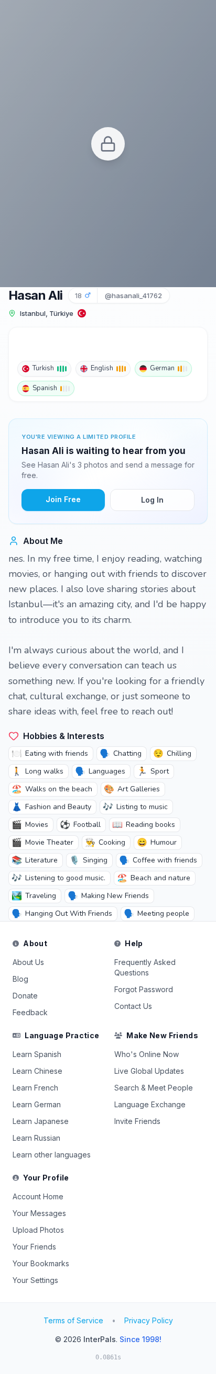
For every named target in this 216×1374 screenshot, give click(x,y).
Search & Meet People (153, 1087)
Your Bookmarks (41, 1263)
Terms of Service (73, 1320)
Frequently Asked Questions (145, 967)
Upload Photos (38, 1229)
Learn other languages (52, 1154)
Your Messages (39, 1213)
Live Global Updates (149, 1070)
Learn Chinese (37, 1070)
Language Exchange (150, 1104)
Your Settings (35, 1280)
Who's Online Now (146, 1054)
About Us (28, 962)
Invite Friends (137, 1121)
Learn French (35, 1087)
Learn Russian (36, 1137)
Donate (25, 995)
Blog (20, 978)
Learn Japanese (41, 1121)
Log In (152, 499)
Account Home (38, 1196)
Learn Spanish (37, 1054)
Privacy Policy (148, 1320)
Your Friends (34, 1246)
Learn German (37, 1104)
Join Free (63, 499)
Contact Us (133, 1006)
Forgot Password (143, 989)
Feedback (30, 1012)
